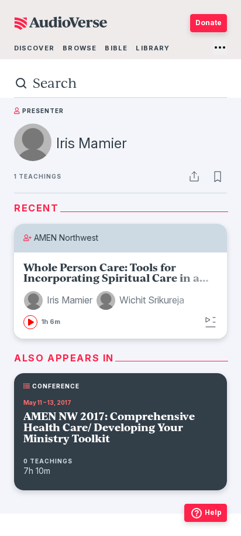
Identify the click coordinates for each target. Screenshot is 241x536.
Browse (80, 48)
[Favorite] (217, 176)
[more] (220, 47)
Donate (208, 22)
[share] (194, 176)
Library (153, 48)
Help (213, 512)
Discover (34, 48)
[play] (30, 322)
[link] (120, 295)
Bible (116, 48)
